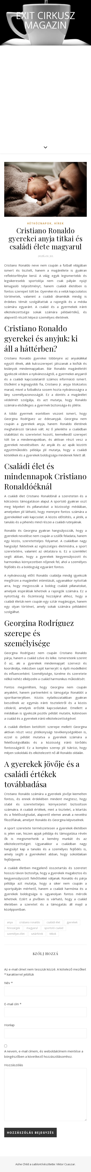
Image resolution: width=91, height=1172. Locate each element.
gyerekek (72, 922)
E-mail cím (12, 1004)
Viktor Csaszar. (66, 1164)
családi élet (53, 922)
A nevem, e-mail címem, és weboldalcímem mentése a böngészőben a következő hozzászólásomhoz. (43, 1054)
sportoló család (53, 928)
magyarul (32, 928)
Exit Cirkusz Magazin (45, 20)
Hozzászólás (13, 1065)
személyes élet (16, 934)
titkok (53, 934)
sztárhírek (37, 934)
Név (8, 983)
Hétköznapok (39, 223)
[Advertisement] (45, 93)
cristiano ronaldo (29, 922)
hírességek (13, 928)
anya (10, 922)
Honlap (9, 1025)
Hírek (59, 223)
